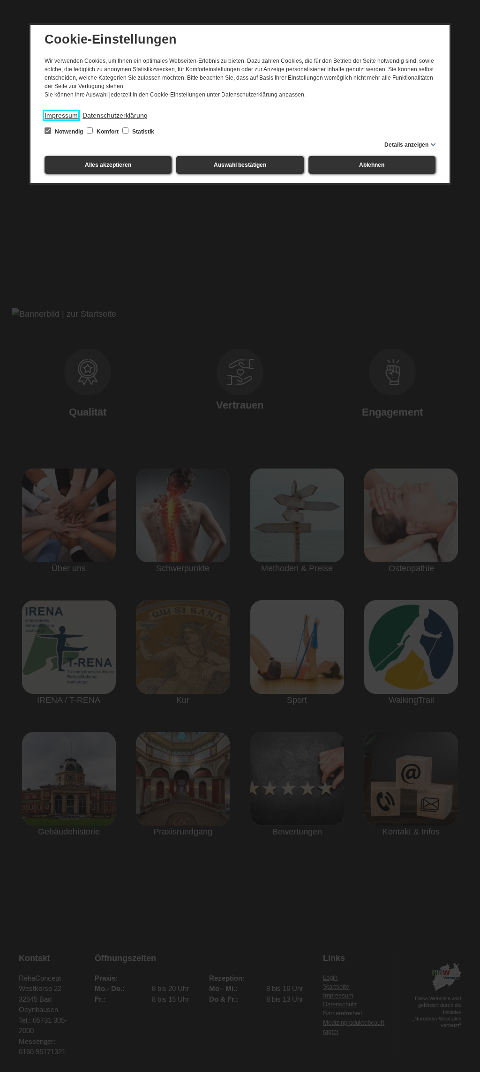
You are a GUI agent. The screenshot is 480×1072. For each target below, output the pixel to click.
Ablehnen (371, 165)
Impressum (61, 115)
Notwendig (68, 131)
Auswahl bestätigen (240, 165)
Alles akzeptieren (108, 165)
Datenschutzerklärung (115, 115)
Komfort (107, 131)
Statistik (142, 131)
